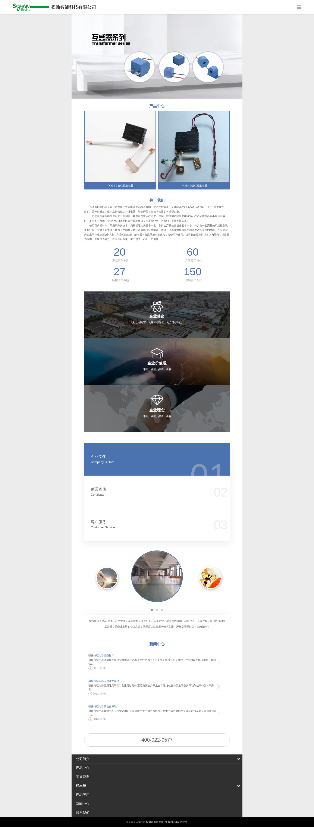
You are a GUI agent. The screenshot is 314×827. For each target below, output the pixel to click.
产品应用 (83, 794)
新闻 (157, 644)
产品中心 (83, 768)
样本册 (81, 786)
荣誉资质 (98, 491)
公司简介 (83, 759)
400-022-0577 (157, 740)
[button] (151, 610)
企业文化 (102, 459)
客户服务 (103, 524)
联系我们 (83, 812)
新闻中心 (83, 803)
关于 (157, 200)
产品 (157, 106)
